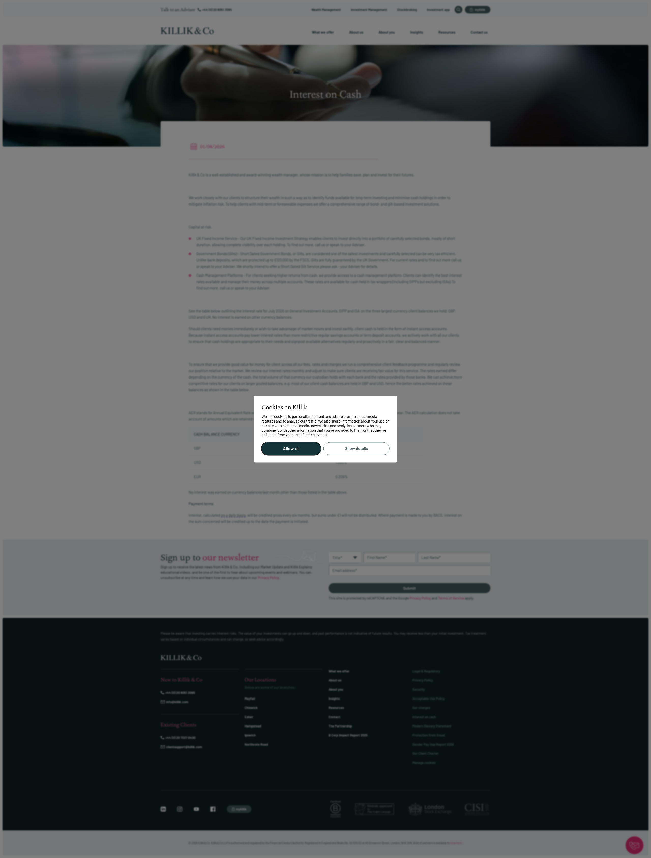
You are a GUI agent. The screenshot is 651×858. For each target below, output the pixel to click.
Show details (356, 448)
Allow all (291, 448)
